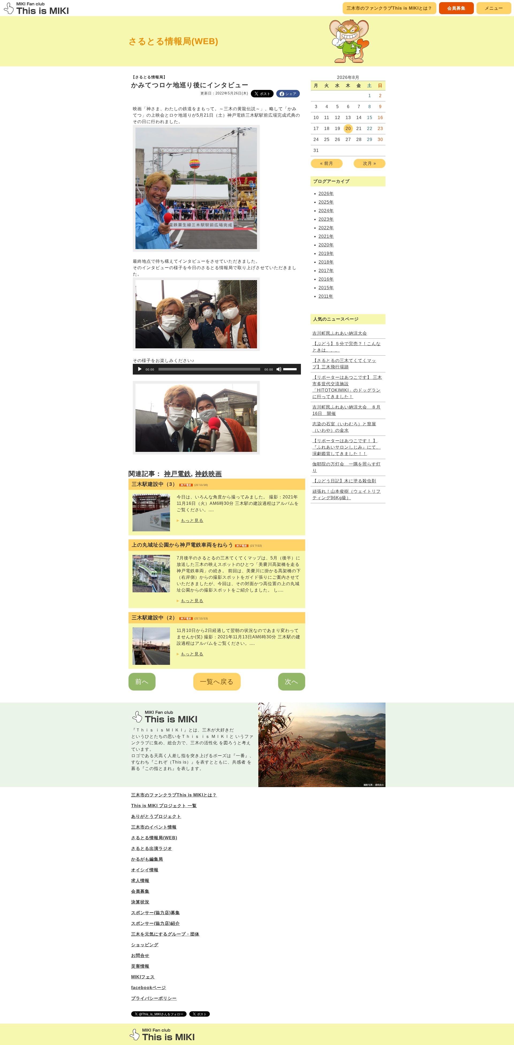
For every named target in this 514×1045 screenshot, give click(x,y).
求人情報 (140, 880)
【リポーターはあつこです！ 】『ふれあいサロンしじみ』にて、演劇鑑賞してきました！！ (346, 447)
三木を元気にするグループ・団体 (165, 934)
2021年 (326, 236)
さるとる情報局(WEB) (173, 41)
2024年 (326, 210)
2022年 (326, 228)
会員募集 (456, 8)
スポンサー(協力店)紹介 (155, 923)
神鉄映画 (208, 473)
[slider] (290, 368)
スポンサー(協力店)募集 (155, 912)
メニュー (494, 8)
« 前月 (326, 163)
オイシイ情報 (144, 870)
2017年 (326, 270)
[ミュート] (279, 369)
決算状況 (140, 902)
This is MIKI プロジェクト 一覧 (164, 805)
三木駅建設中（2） (170, 617)
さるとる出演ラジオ (151, 848)
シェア (291, 94)
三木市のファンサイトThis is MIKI (161, 1034)
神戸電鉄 (177, 473)
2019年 (326, 253)
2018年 (326, 262)
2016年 (326, 279)
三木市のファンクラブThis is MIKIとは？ (389, 8)
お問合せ (140, 955)
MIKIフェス (143, 977)
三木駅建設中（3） (170, 484)
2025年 (326, 202)
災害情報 (140, 966)
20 (348, 128)
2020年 (326, 245)
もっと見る (192, 520)
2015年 (326, 287)
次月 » (369, 163)
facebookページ (148, 987)
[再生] (139, 369)
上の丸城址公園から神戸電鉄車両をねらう (197, 545)
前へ (142, 681)
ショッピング (144, 945)
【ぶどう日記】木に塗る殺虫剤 (344, 481)
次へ (291, 681)
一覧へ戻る (217, 681)
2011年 (326, 296)
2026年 (326, 193)
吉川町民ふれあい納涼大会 (339, 333)
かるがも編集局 (147, 859)
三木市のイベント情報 (154, 827)
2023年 (326, 219)
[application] (217, 369)
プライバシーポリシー (154, 998)
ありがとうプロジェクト (156, 816)
